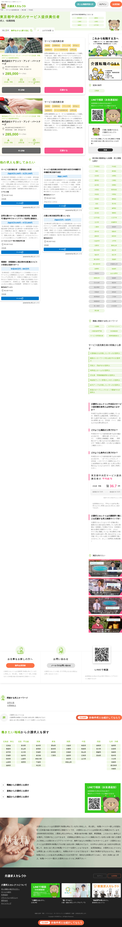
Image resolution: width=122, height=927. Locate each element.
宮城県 (8, 755)
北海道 (8, 745)
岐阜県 (53, 749)
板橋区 (79, 25)
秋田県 (8, 759)
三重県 (53, 755)
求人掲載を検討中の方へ (10, 889)
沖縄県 (113, 769)
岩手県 (8, 752)
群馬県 (38, 749)
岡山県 (83, 752)
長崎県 (113, 752)
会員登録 (114, 876)
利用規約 (4, 895)
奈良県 (68, 759)
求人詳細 (21, 90)
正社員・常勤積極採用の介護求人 (102, 375)
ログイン (100, 876)
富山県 (23, 749)
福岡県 (113, 745)
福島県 (8, 765)
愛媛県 (98, 752)
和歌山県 (68, 762)
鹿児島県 (114, 765)
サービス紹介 (6, 892)
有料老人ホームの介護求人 (100, 370)
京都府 (68, 752)
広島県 (83, 755)
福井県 (23, 755)
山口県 (83, 759)
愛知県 (53, 745)
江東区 (79, 21)
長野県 (23, 762)
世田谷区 (79, 18)
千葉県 (38, 762)
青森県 (8, 749)
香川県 (98, 749)
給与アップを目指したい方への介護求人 (105, 385)
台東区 (96, 21)
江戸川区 (96, 25)
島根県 (83, 749)
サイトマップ (6, 903)
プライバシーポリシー (9, 898)
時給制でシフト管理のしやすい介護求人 (105, 380)
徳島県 (98, 745)
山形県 (8, 762)
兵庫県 (68, 749)
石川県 (23, 752)
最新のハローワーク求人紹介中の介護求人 (105, 359)
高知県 (98, 755)
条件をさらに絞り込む (20, 30)
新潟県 (23, 745)
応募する (64, 90)
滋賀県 (68, 755)
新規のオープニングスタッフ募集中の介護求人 (105, 391)
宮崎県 (113, 762)
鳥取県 (83, 745)
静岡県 (53, 752)
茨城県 (38, 752)
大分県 (113, 759)
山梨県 (23, 759)
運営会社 (4, 900)
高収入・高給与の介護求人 (100, 365)
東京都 (38, 755)
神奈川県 (38, 759)
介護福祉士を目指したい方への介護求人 (105, 353)
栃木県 (38, 745)
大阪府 (68, 745)
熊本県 (113, 755)
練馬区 (96, 18)
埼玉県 (38, 765)
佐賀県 (113, 749)
